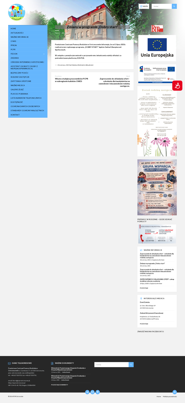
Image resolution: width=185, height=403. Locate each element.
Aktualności (65, 33)
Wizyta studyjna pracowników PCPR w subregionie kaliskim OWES (71, 79)
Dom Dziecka (145, 302)
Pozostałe (144, 288)
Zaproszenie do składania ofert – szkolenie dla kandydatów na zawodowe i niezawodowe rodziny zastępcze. (157, 255)
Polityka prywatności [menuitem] (170, 396)
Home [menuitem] (159, 396)
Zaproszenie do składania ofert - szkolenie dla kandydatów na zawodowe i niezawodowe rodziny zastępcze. (114, 82)
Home (57, 33)
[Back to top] (175, 392)
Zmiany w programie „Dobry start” (152, 263)
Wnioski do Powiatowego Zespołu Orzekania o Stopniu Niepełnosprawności (68, 369)
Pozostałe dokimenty (59, 385)
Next (128, 76)
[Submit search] (174, 6)
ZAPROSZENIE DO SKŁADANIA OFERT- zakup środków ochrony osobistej (157, 280)
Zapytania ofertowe (158, 260)
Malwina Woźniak (77, 65)
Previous (58, 76)
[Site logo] (16, 20)
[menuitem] (28, 29)
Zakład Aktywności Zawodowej (151, 313)
